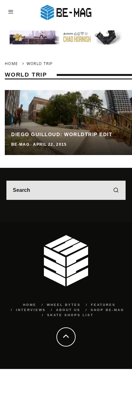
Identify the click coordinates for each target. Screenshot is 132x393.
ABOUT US (68, 310)
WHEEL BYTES (64, 305)
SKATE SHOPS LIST (70, 315)
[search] (116, 190)
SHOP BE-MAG (107, 310)
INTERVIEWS (31, 310)
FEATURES (103, 305)
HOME (30, 305)
